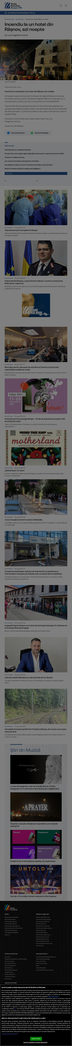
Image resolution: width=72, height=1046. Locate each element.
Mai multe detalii (53, 996)
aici (15, 1008)
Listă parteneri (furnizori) (10, 1034)
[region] (36, 1015)
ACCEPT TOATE (36, 1038)
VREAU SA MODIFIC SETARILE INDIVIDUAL (35, 1042)
